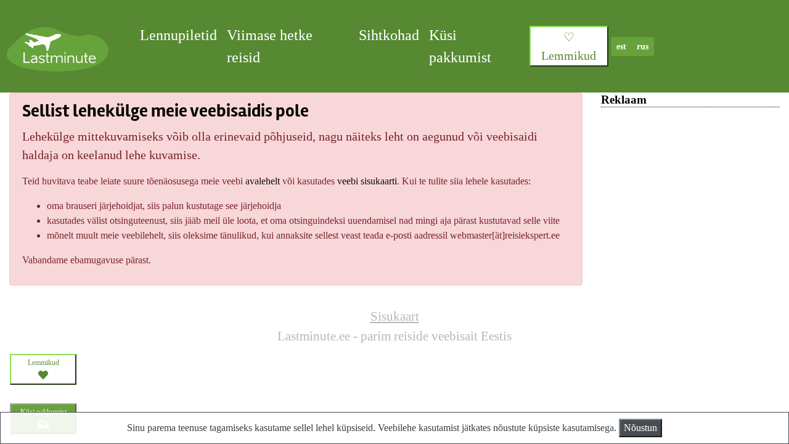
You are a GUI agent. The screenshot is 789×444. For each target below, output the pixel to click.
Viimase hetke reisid (270, 46)
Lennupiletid (178, 35)
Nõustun (640, 427)
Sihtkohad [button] (389, 35)
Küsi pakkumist (460, 46)
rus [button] (642, 46)
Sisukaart (394, 316)
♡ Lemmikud (568, 46)
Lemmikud (43, 362)
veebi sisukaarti (367, 181)
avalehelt (262, 181)
